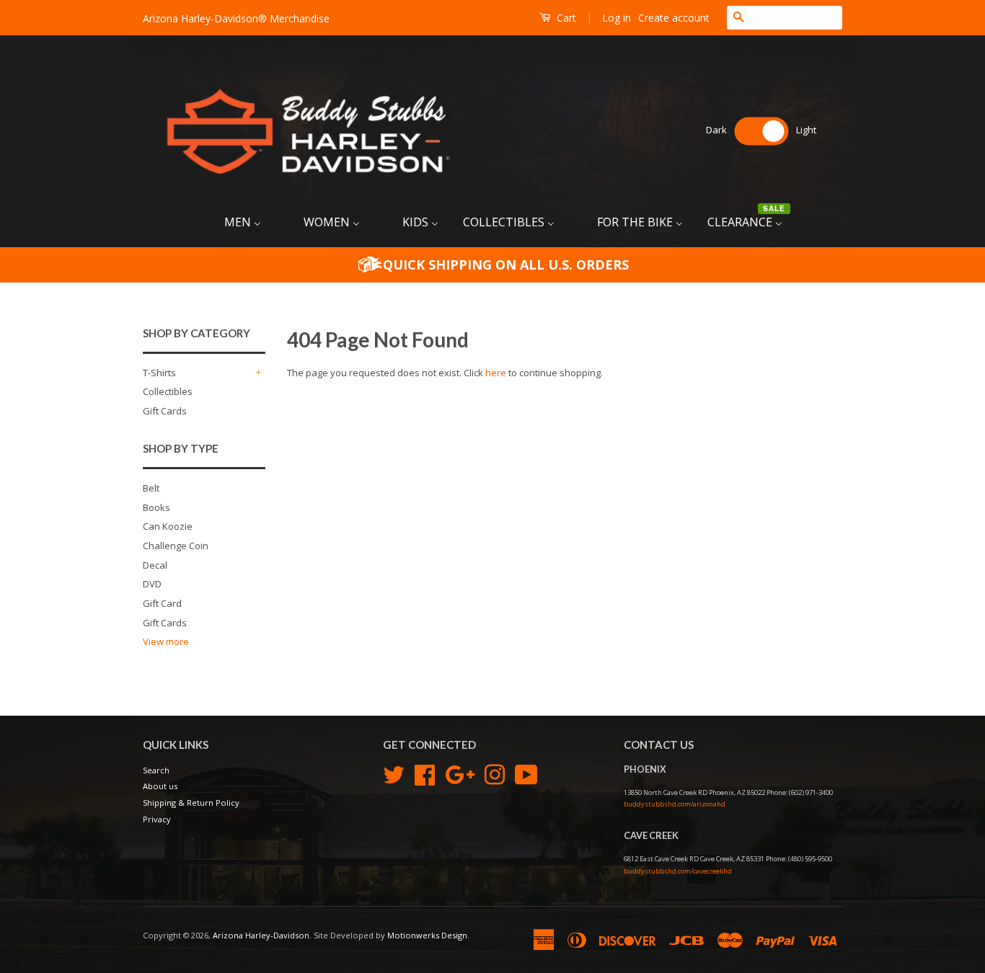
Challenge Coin (175, 545)
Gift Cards (165, 410)
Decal (155, 565)
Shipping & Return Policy (191, 802)
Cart (565, 18)
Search (156, 770)
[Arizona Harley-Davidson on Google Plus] (459, 773)
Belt (151, 487)
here (495, 372)
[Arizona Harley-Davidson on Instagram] (494, 773)
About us (160, 786)
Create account (674, 18)
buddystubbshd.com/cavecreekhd (678, 871)
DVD (152, 583)
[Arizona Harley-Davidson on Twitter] (394, 773)
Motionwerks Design (427, 935)
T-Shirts (159, 372)
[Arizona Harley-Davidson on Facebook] (425, 773)
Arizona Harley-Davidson (261, 935)
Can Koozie (168, 526)
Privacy (157, 819)
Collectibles (168, 391)
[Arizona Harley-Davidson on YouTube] (526, 773)
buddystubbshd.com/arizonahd (674, 804)
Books (156, 507)
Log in (616, 18)
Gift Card (162, 603)
